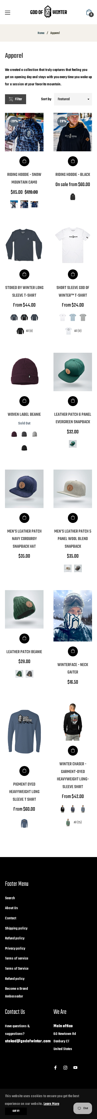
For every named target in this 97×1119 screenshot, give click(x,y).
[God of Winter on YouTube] (75, 1068)
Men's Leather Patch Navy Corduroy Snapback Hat (24, 539)
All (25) (78, 822)
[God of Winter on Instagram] (65, 1068)
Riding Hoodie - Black (72, 174)
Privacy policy (15, 949)
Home (41, 33)
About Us (11, 908)
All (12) (78, 331)
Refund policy (14, 938)
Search (10, 898)
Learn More (51, 1104)
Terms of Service (16, 969)
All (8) (29, 331)
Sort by (46, 99)
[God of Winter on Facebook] (55, 1068)
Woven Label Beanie (24, 414)
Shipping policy (16, 928)
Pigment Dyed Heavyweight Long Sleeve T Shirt (24, 792)
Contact (10, 918)
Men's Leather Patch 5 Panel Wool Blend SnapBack (72, 539)
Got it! (15, 1111)
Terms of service (16, 958)
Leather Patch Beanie (24, 652)
